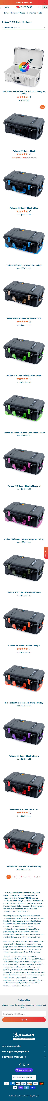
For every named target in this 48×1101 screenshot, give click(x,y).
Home (6, 13)
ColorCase (19, 1096)
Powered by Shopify (31, 1096)
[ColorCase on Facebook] (20, 1065)
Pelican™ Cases (18, 13)
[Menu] (1, 7)
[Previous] (3, 2)
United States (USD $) (22, 1077)
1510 (40, 13)
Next (36, 877)
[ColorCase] (24, 7)
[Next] (44, 2)
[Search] (40, 7)
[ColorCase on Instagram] (24, 1065)
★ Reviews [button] (46, 552)
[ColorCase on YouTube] (28, 1065)
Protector (31, 13)
